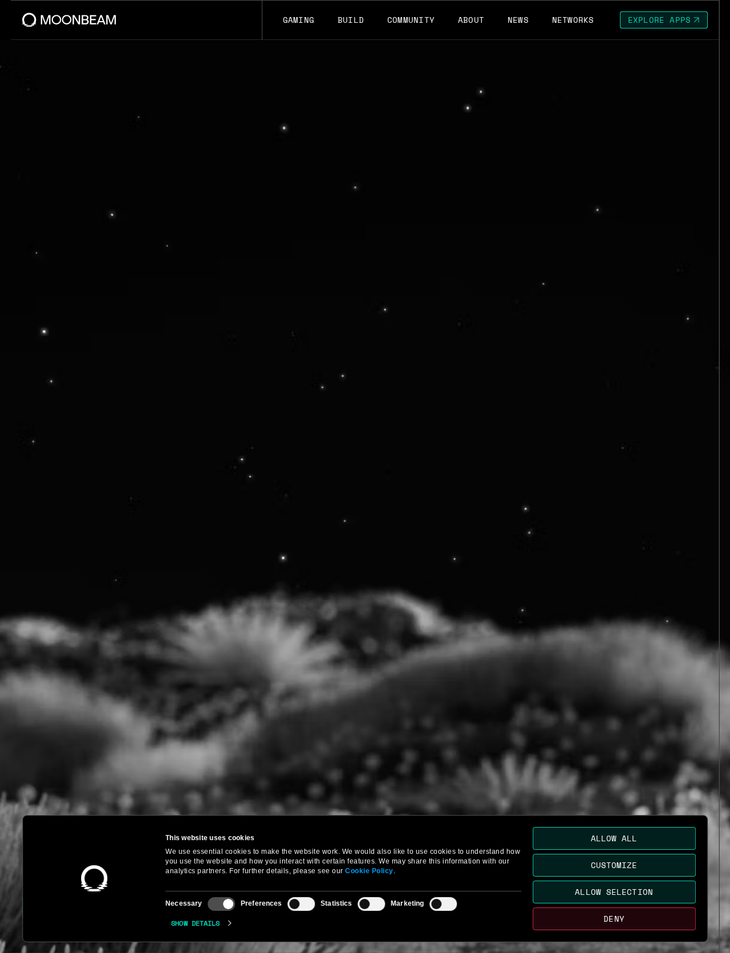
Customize (614, 865)
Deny (614, 919)
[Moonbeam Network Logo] (69, 20)
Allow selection (614, 892)
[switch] (301, 904)
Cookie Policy (369, 871)
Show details (195, 923)
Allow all (614, 838)
